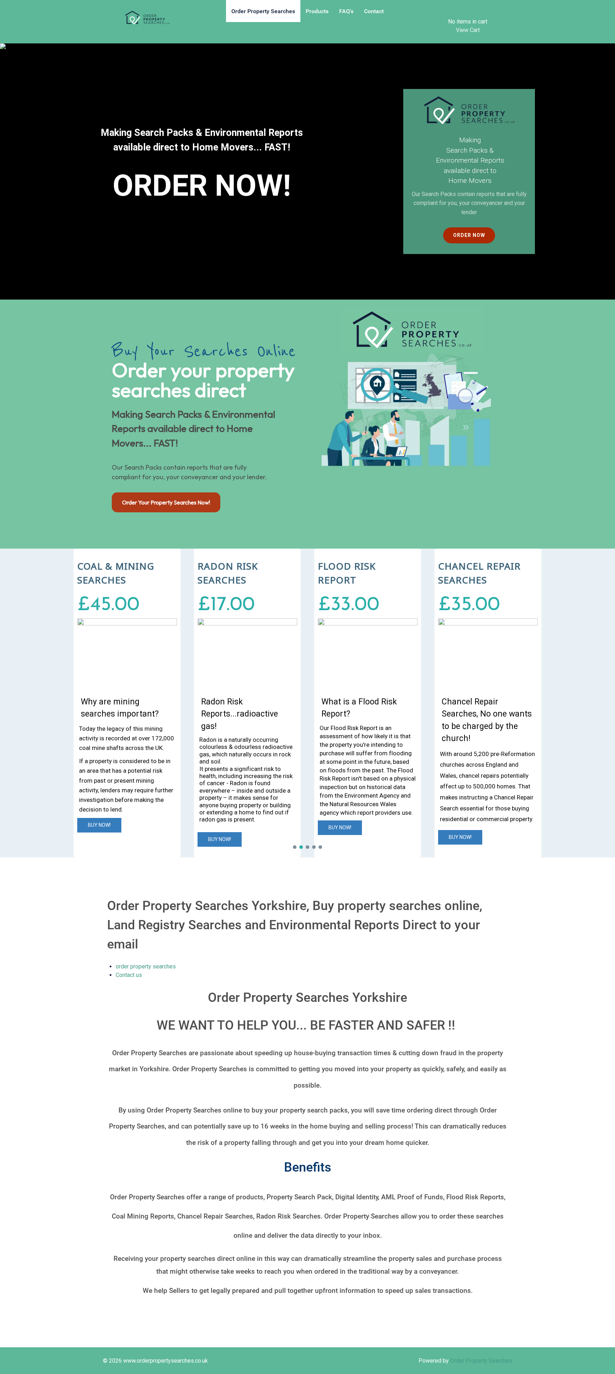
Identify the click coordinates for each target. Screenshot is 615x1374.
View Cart (468, 30)
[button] (127, 703)
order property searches (146, 966)
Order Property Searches (481, 1360)
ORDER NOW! (201, 185)
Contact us (129, 975)
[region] (307, 171)
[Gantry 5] (147, 17)
